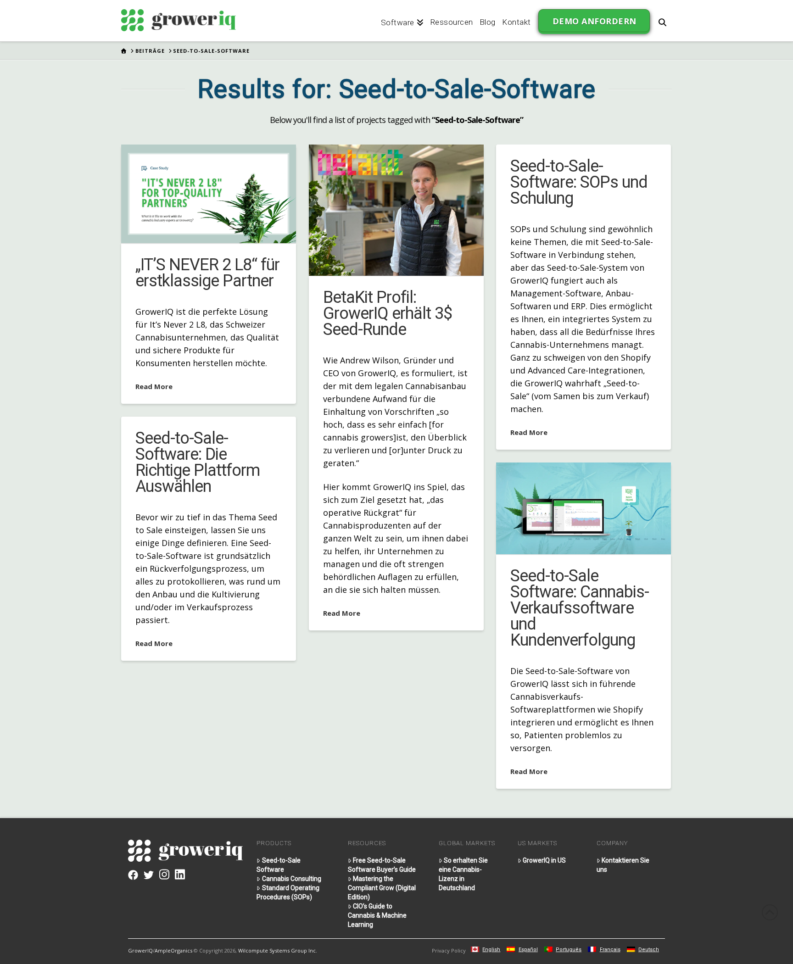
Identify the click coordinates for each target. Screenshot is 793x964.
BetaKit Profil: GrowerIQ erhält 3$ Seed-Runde (387, 313)
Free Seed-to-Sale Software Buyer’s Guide (382, 865)
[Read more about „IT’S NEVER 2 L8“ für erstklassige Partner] (208, 194)
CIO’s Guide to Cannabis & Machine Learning (377, 915)
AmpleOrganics (173, 950)
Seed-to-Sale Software (278, 865)
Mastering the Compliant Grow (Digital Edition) (382, 888)
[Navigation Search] (662, 20)
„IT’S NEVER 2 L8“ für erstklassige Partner (207, 272)
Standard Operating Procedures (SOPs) (288, 892)
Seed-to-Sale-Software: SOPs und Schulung (579, 182)
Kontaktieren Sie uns (623, 865)
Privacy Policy (449, 950)
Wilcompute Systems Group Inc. (277, 950)
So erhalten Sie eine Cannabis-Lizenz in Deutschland (463, 874)
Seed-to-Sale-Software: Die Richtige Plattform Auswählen (197, 462)
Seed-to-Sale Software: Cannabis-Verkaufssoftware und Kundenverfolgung (579, 608)
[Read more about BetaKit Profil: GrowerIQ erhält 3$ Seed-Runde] (396, 210)
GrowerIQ (140, 950)
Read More (154, 386)
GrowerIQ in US (544, 860)
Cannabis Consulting (291, 878)
